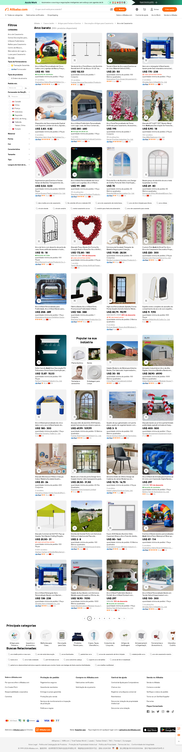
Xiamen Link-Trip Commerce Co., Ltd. (156, 258)
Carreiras (8, 697)
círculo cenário (60, 208)
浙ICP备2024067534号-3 (154, 748)
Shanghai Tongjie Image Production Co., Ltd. (86, 319)
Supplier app (80, 730)
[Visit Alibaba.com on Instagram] (162, 711)
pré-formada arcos (52, 660)
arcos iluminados (68, 654)
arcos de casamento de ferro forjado (112, 654)
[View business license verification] (113, 748)
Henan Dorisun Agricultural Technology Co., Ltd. (122, 436)
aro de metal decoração (46, 654)
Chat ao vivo (116, 687)
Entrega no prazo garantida (50, 692)
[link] (179, 728)
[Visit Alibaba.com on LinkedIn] (153, 711)
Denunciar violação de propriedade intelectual (124, 702)
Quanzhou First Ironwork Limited (83, 490)
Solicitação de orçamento (85, 687)
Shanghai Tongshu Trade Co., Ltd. (48, 433)
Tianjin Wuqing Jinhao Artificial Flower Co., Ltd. (86, 265)
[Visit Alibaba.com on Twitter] (157, 711)
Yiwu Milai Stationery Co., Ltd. (153, 137)
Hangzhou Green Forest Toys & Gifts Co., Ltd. (50, 493)
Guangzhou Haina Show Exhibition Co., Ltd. (50, 82)
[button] (111, 9)
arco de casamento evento (161, 654)
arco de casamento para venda (138, 208)
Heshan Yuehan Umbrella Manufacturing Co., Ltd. (50, 552)
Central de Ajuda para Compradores (125, 682)
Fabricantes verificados (85, 682)
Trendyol (117, 741)
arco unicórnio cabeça (74, 660)
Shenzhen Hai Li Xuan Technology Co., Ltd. (50, 137)
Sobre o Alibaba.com (13, 677)
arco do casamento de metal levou (110, 203)
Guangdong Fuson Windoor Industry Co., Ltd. (122, 547)
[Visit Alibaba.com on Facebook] (148, 711)
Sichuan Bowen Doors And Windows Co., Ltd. (122, 327)
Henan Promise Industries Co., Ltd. (120, 139)
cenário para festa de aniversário (108, 208)
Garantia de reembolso (49, 687)
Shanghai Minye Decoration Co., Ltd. (120, 193)
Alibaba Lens (18, 730)
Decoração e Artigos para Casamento (99, 23)
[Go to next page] (124, 618)
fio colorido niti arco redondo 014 (79, 203)
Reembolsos (116, 697)
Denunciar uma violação (120, 708)
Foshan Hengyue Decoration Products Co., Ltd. (86, 82)
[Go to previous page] (84, 618)
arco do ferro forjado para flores (140, 203)
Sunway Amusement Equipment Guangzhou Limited (158, 433)
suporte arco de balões (97, 660)
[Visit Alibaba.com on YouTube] (167, 711)
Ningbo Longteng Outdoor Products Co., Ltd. (122, 260)
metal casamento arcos (81, 208)
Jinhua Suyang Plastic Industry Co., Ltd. (50, 193)
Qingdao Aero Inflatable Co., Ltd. (154, 82)
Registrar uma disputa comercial (123, 692)
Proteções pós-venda (48, 697)
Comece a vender (153, 687)
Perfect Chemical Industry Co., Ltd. (48, 381)
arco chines (163, 203)
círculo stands (43, 208)
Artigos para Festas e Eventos (69, 23)
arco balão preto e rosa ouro (20, 654)
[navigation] (18, 321)
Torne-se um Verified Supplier (158, 697)
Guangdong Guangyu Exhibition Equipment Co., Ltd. (50, 317)
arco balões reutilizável (105, 665)
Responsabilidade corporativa (16, 692)
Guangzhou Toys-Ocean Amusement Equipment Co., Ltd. (122, 79)
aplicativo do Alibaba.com (130, 730)
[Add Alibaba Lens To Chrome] (43, 729)
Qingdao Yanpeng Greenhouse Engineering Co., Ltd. (86, 547)
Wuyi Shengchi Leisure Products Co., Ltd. (50, 262)
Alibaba (37, 23)
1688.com (65, 741)
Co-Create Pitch (11, 687)
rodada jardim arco (138, 654)
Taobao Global (101, 741)
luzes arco (14, 660)
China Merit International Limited (119, 381)
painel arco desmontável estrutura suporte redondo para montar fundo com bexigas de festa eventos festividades (50, 665)
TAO (110, 741)
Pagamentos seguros (48, 682)
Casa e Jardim (48, 23)
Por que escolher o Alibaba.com (17, 682)
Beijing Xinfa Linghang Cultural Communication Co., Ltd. (86, 139)
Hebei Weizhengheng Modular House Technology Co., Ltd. (158, 381)
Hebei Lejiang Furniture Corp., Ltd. (120, 490)
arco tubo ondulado (32, 660)
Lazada (91, 741)
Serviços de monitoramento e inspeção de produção (55, 702)
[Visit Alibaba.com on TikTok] (172, 711)
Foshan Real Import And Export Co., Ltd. (86, 436)
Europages (127, 741)
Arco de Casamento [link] (124, 23)
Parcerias (150, 701)
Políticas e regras (46, 708)
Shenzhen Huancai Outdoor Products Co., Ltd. (86, 194)
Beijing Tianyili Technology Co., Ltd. (155, 492)
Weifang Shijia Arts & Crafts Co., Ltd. (156, 319)
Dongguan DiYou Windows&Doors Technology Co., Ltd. (158, 193)
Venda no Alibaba (153, 682)
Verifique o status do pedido (157, 692)
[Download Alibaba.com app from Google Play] (168, 729)
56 (119, 618)
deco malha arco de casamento (49, 203)
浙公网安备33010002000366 (131, 748)
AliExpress (56, 741)
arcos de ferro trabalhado (121, 660)
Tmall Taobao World (78, 741)
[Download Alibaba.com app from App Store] (150, 729)
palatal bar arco (86, 654)
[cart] (145, 10)
